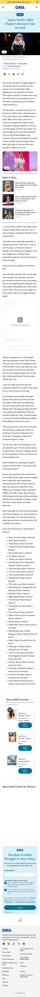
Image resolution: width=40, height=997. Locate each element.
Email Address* (9, 870)
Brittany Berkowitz (14, 66)
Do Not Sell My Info (8, 959)
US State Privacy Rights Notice (25, 902)
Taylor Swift (27, 83)
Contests (5, 949)
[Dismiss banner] (37, 2)
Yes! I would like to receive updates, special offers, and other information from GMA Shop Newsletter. (20, 884)
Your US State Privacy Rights (27, 949)
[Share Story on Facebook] (4, 74)
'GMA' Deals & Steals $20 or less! (18, 2)
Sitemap (22, 971)
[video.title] (20, 44)
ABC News (5, 975)
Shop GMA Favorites (17, 699)
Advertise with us (7, 968)
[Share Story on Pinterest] (13, 74)
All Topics (5, 985)
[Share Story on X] (9, 74)
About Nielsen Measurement (24, 958)
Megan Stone (23, 63)
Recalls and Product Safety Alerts (26, 976)
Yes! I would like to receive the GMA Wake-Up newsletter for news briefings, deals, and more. (21, 891)
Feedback (23, 966)
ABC (3, 978)
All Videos (5, 982)
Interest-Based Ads (26, 954)
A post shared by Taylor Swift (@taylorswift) (20, 346)
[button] (3, 7)
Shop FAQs (5, 971)
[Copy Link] (22, 74)
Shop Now (25, 725)
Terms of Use (6, 952)
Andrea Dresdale (9, 63)
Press (22, 963)
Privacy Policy (8, 902)
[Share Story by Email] (18, 74)
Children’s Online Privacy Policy (10, 963)
